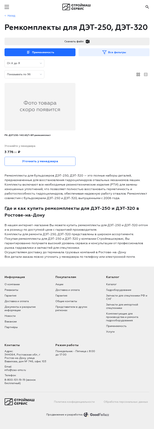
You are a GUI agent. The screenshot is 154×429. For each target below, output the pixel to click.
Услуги (110, 331)
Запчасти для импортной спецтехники (122, 306)
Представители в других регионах (71, 308)
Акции (59, 284)
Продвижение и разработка (64, 414)
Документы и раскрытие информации (20, 308)
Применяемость (43, 52)
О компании (12, 284)
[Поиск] (147, 7)
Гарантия (10, 295)
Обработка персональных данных (126, 401)
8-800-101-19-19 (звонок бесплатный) (20, 381)
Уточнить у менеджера (40, 161)
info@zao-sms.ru (15, 370)
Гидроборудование (118, 290)
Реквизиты (11, 290)
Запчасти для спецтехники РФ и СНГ (126, 297)
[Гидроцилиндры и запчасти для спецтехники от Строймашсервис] (77, 7)
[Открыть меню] (7, 7)
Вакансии (11, 321)
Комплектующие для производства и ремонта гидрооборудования (122, 317)
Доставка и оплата (17, 301)
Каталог (111, 284)
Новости (10, 316)
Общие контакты (66, 301)
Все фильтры (117, 52)
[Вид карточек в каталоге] (138, 74)
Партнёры (11, 327)
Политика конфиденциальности (74, 401)
